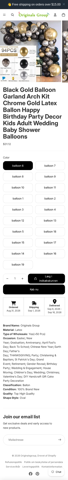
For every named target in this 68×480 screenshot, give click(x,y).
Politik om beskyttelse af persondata (43, 462)
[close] (63, 4)
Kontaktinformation (52, 466)
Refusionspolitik (13, 462)
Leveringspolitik (30, 466)
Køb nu (34, 289)
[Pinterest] (37, 473)
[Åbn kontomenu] (55, 15)
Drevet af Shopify (46, 455)
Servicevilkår (13, 466)
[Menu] (4, 14)
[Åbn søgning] (12, 15)
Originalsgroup (28, 455)
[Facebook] (30, 473)
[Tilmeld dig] (59, 439)
